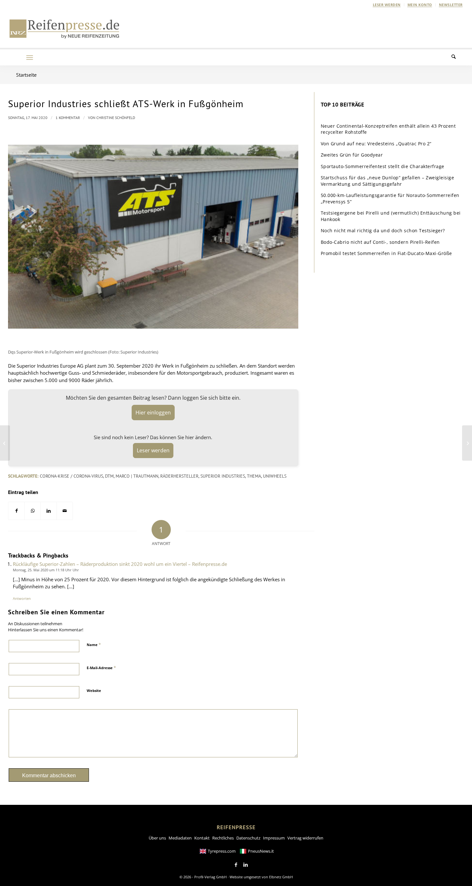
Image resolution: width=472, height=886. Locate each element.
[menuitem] (387, 4)
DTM (109, 476)
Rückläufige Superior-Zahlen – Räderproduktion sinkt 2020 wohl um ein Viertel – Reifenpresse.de (120, 564)
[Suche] (457, 57)
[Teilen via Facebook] (16, 511)
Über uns (157, 838)
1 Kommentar (68, 117)
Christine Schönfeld (115, 117)
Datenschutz (248, 838)
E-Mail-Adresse (101, 667)
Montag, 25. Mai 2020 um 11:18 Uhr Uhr (46, 569)
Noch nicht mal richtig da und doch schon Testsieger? (383, 230)
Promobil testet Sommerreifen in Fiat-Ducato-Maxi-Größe (386, 253)
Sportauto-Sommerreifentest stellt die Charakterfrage (382, 166)
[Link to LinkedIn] (245, 865)
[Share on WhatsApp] (32, 511)
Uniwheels (274, 476)
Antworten (22, 598)
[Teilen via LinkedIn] (49, 511)
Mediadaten (180, 838)
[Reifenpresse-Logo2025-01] (64, 28)
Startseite (26, 75)
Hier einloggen (153, 412)
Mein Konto (419, 4)
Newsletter (451, 4)
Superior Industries (222, 476)
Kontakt (202, 838)
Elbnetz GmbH (281, 876)
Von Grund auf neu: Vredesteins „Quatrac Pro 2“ (376, 144)
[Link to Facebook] (236, 865)
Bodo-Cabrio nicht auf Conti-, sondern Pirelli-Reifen (380, 242)
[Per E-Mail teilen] (65, 511)
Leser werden (387, 4)
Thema (254, 476)
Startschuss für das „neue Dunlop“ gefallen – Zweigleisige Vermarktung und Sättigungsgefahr (387, 181)
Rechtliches (223, 838)
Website (94, 690)
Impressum (274, 838)
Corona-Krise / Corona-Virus (71, 476)
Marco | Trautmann (137, 476)
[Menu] (29, 57)
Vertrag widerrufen (305, 838)
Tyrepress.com (222, 851)
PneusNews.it (261, 851)
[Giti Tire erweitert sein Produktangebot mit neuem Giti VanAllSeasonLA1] (5, 443)
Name (94, 644)
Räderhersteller (179, 476)
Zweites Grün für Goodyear (352, 155)
